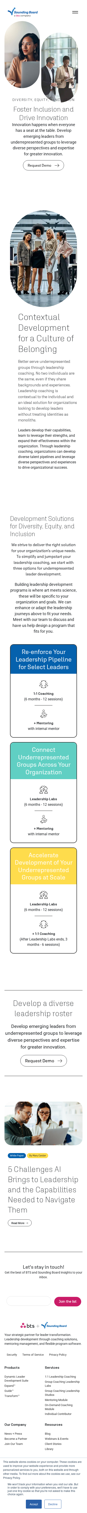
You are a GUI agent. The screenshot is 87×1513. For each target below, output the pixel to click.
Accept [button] (34, 1504)
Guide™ (9, 1391)
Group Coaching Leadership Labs (62, 1383)
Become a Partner (15, 1438)
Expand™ (9, 1385)
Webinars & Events (56, 1438)
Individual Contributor (58, 1414)
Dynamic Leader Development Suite (16, 1378)
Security (12, 1354)
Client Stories (53, 1444)
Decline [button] (53, 1504)
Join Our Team (13, 1444)
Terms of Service (33, 1354)
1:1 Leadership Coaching (60, 1376)
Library (49, 1449)
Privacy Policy (57, 1354)
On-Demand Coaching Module (58, 1407)
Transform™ (12, 1396)
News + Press (13, 1433)
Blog (47, 1433)
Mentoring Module (56, 1400)
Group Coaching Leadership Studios (62, 1392)
